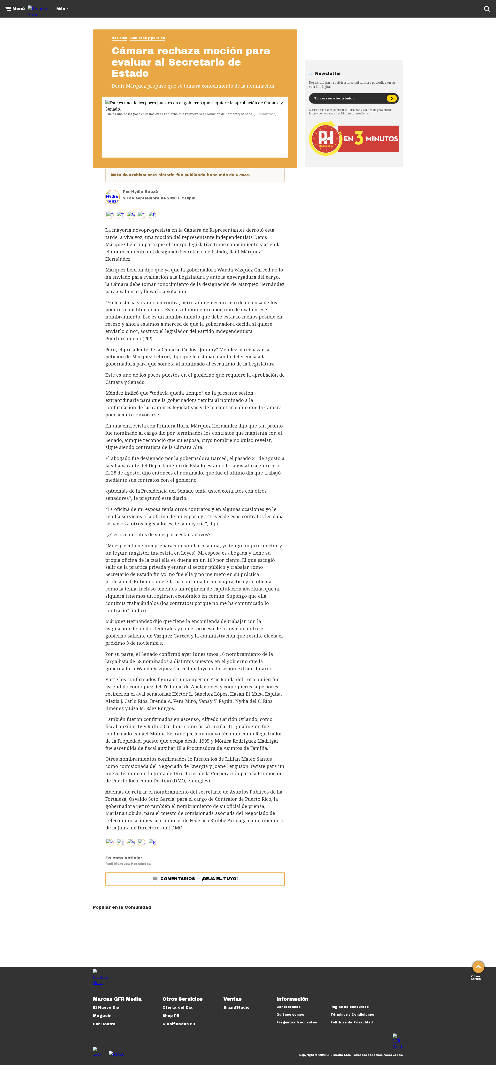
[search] (487, 9)
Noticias (119, 38)
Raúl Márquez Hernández (128, 864)
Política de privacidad (377, 110)
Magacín (102, 1016)
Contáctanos (288, 1007)
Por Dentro (104, 1024)
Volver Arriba (476, 977)
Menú (18, 9)
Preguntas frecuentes (296, 1022)
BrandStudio (236, 1007)
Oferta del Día (177, 1007)
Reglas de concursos (349, 1007)
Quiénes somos (290, 1014)
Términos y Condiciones (352, 1014)
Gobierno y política (147, 38)
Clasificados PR (178, 1024)
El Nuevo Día (106, 1007)
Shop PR (171, 1016)
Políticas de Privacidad (351, 1022)
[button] (120, 215)
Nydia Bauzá (144, 192)
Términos (354, 110)
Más (60, 9)
